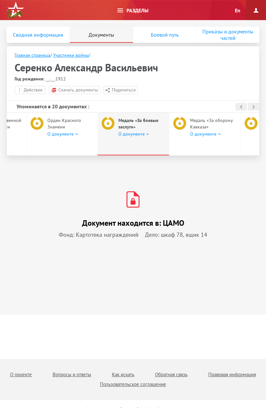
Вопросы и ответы (72, 374)
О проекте (21, 374)
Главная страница (32, 55)
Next (253, 107)
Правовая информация (232, 374)
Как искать (123, 374)
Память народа (15, 10)
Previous (241, 107)
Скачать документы (78, 90)
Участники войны (71, 55)
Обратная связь (171, 374)
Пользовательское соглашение (133, 384)
